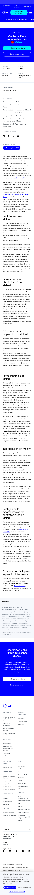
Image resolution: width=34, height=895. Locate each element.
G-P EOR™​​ (21, 718)
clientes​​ (20, 772)
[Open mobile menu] (30, 12)
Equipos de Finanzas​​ (9, 784)
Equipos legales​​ (7, 781)
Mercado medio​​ (7, 801)
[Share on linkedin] (4, 136)
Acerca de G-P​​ (22, 766)
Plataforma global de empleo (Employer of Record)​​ (9, 718)
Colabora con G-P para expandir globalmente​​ (14, 125)
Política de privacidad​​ (22, 867)
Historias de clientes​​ (9, 812)
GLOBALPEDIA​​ (7, 767)
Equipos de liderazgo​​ (9, 789)
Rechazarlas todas (24, 887)
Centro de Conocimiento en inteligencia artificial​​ (24, 798)
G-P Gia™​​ (21, 724)
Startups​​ (5, 798)
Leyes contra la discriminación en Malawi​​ (15, 106)
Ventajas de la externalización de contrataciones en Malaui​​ (15, 120)
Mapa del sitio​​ (22, 783)
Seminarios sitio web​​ (24, 809)
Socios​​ (20, 780)
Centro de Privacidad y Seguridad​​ (12, 864)
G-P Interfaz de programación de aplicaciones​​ (8, 748)
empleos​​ (20, 769)
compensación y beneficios (17, 178)
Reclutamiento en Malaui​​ (12, 102)
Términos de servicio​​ (8, 867)
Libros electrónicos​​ (23, 812)
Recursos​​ (21, 806)
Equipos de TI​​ (7, 786)
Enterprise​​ (6, 804)
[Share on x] (13, 136)
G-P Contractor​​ (22, 721)
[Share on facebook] (8, 136)
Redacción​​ (21, 777)
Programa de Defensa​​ (9, 815)
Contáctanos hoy (20, 586)
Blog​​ (19, 803)
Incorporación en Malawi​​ (12, 116)
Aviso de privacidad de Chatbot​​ (12, 870)
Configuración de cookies (17, 891)
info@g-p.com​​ (7, 838)
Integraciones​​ (7, 743)
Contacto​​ (6, 844)
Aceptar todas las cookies (9, 887)
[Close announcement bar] (32, 2)
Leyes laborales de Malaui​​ (12, 113)
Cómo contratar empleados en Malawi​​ (17, 110)
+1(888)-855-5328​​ (8, 836)
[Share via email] (18, 136)
